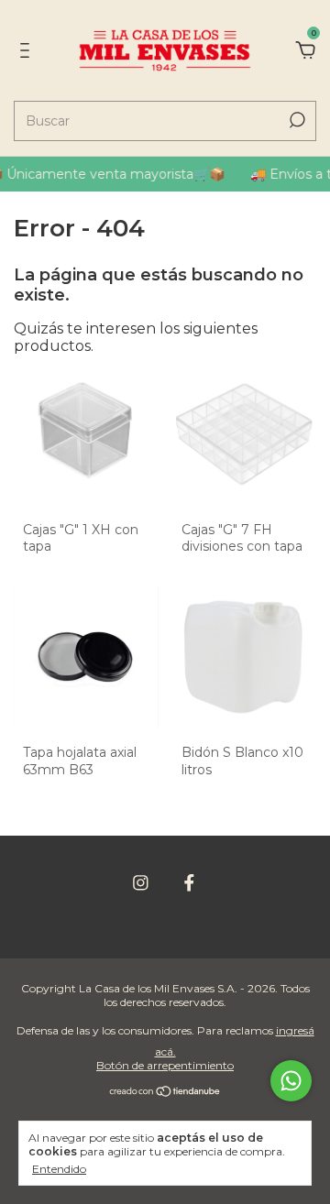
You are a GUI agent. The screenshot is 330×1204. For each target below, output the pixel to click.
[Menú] (28, 51)
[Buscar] (296, 120)
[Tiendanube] (165, 1092)
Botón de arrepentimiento (165, 1065)
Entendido (59, 1169)
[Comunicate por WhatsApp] (291, 1080)
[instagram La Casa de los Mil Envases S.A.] (140, 883)
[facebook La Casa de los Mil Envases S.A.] (189, 883)
